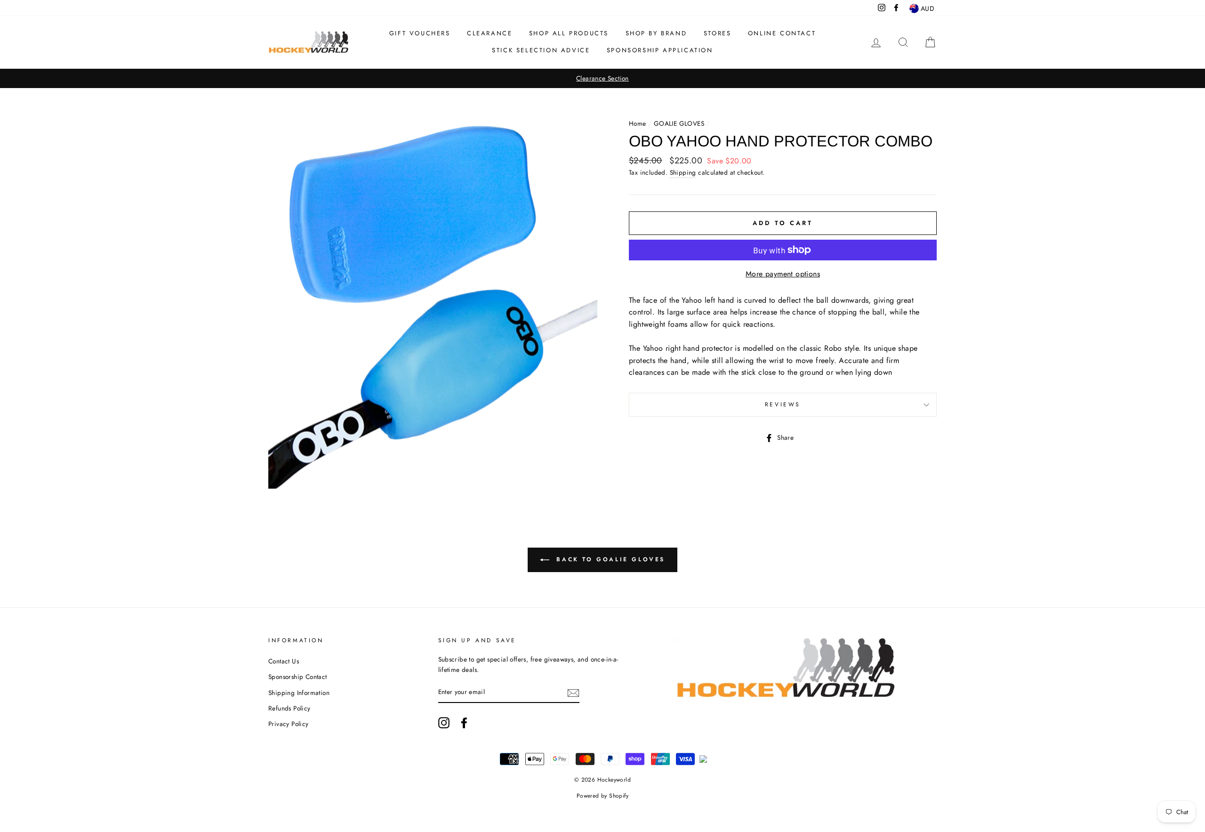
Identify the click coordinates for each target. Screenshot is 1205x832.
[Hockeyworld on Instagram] (444, 722)
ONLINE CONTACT (782, 33)
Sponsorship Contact (297, 676)
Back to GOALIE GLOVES (609, 559)
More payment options (783, 273)
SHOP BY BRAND (656, 33)
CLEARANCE (489, 33)
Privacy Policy (288, 723)
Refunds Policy (289, 708)
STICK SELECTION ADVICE (541, 50)
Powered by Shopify (602, 796)
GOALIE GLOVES (679, 123)
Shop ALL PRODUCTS (569, 33)
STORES (717, 33)
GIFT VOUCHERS (419, 33)
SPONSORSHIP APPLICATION (660, 50)
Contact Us (283, 661)
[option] (602, 78)
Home (637, 123)
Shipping (683, 172)
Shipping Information (298, 692)
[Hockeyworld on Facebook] (464, 722)
